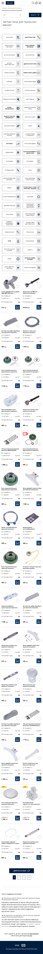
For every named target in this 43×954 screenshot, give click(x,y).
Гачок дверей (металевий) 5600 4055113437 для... (10, 292)
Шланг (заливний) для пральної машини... (9, 528)
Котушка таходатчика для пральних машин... (32, 567)
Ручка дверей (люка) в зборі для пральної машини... (32, 489)
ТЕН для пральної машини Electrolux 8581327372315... (10, 449)
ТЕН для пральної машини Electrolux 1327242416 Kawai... (32, 724)
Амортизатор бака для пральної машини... (30, 410)
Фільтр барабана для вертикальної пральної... (9, 410)
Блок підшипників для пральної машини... (9, 567)
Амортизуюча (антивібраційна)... (29, 528)
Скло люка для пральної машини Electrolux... (9, 803)
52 (29, 877)
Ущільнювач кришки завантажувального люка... (10, 842)
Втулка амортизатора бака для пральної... (30, 764)
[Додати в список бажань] (18, 286)
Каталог (10, 3)
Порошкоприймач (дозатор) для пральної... (9, 606)
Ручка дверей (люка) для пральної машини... (31, 646)
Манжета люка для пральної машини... (29, 331)
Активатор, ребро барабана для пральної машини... (10, 331)
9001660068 (34, 934)
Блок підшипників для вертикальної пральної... (9, 371)
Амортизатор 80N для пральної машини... (30, 292)
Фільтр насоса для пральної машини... (29, 685)
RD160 (30, 936)
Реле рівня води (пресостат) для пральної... (32, 803)
